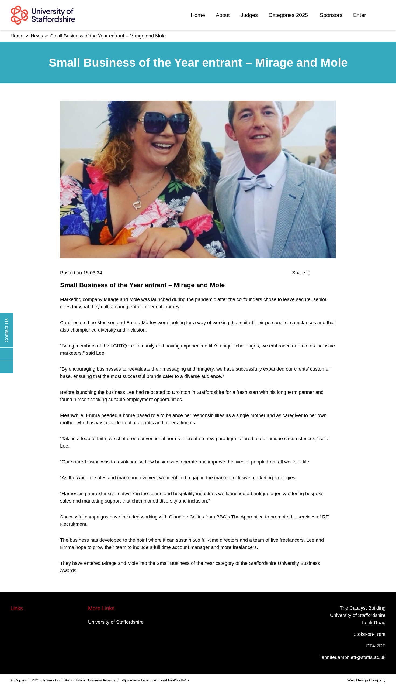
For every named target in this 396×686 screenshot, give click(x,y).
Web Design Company (366, 680)
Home (198, 15)
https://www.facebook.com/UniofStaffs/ (153, 680)
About (223, 15)
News (37, 36)
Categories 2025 (288, 15)
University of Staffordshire (116, 622)
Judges (249, 15)
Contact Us (6, 330)
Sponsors (331, 15)
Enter (359, 15)
